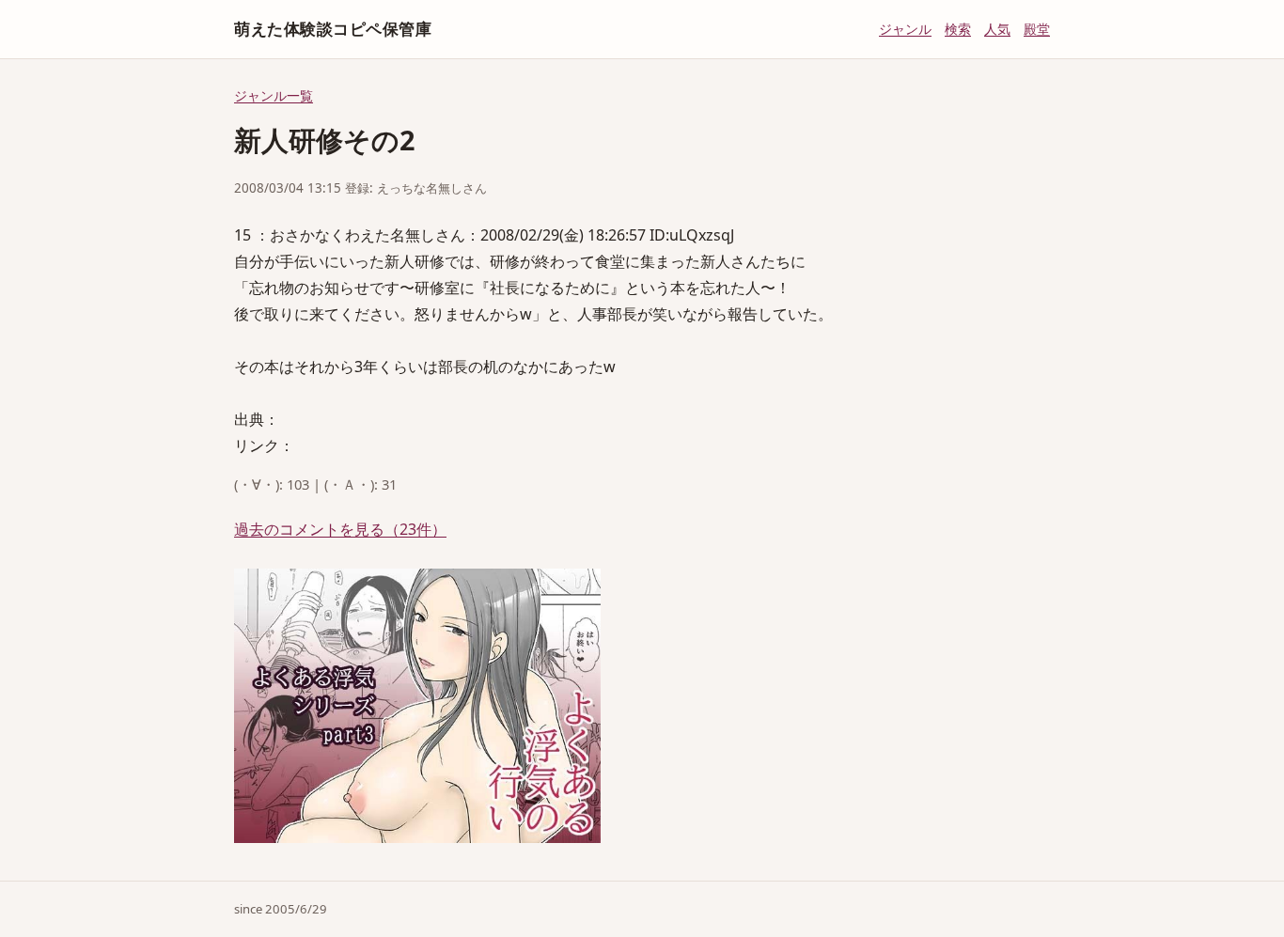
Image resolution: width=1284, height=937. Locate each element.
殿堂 (1037, 29)
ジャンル (905, 29)
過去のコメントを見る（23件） (340, 529)
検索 (958, 29)
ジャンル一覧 (273, 95)
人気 (997, 29)
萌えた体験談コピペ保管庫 (332, 28)
